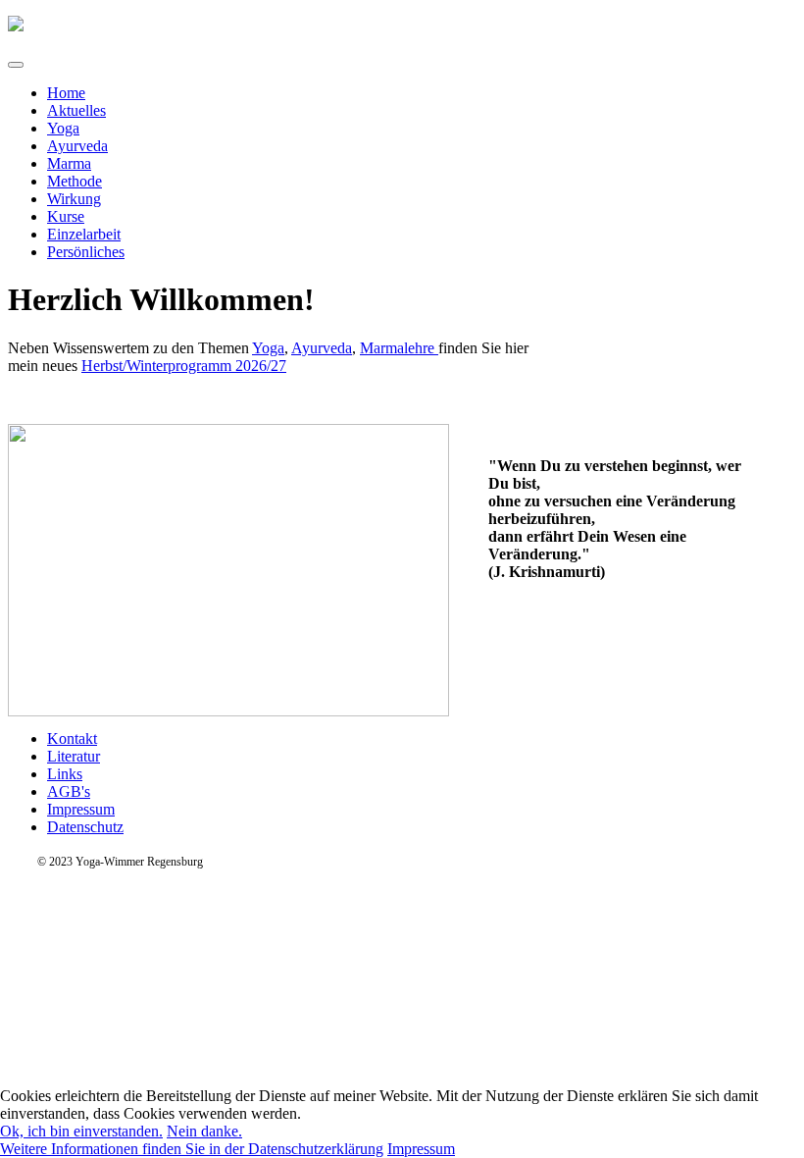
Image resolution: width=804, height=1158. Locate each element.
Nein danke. (204, 1131)
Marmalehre (399, 348)
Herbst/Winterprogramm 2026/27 (183, 365)
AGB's (68, 791)
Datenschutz (85, 826)
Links (64, 773)
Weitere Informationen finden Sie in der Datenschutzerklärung (191, 1148)
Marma (69, 163)
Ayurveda (77, 145)
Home (66, 92)
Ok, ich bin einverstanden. (81, 1131)
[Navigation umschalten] (16, 65)
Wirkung (74, 198)
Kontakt (72, 738)
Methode (74, 181)
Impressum (81, 809)
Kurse (65, 216)
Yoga (63, 128)
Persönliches (86, 251)
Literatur (73, 756)
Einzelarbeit (84, 234)
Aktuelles (76, 110)
